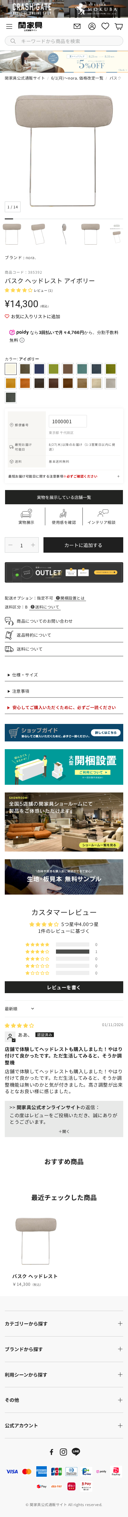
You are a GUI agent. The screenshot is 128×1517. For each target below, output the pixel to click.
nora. (31, 257)
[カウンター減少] (10, 545)
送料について (47, 607)
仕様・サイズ (25, 675)
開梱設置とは (72, 598)
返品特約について (34, 635)
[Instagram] (63, 1452)
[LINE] (76, 1452)
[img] (19, 1025)
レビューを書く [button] (64, 987)
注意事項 (20, 691)
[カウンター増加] (33, 545)
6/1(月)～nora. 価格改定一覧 (77, 78)
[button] (64, 40)
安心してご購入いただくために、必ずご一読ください (64, 707)
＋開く (64, 1131)
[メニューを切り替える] (9, 26)
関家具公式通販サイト (25, 78)
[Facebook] (51, 1452)
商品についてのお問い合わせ (45, 621)
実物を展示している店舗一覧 (64, 497)
